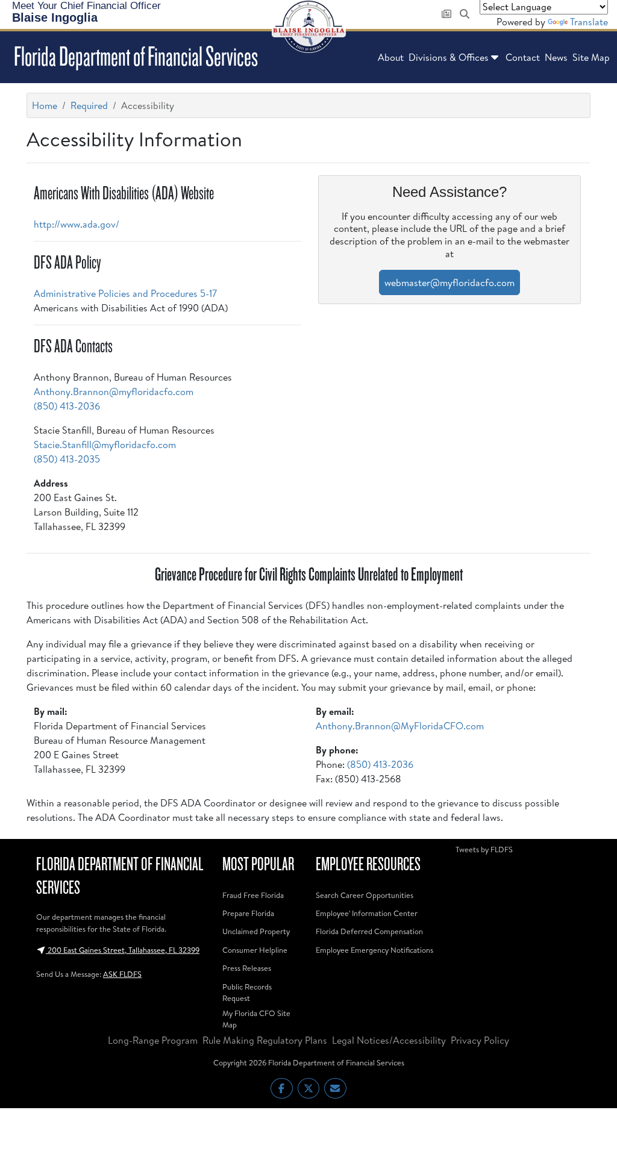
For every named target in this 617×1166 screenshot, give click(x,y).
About (391, 57)
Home (44, 105)
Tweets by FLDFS (484, 849)
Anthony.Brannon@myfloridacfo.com (113, 391)
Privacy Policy (480, 1040)
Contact (523, 57)
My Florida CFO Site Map (256, 1019)
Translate (589, 21)
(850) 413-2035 (67, 459)
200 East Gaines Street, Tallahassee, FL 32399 (122, 949)
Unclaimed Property (256, 931)
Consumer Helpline (254, 949)
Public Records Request (247, 992)
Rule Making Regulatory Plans (264, 1040)
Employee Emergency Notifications (374, 949)
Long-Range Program (153, 1040)
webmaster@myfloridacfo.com (449, 282)
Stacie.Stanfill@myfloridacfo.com (105, 444)
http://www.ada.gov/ (76, 224)
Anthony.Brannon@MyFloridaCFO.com (400, 725)
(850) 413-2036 (67, 406)
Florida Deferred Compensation (369, 931)
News (556, 57)
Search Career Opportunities (364, 895)
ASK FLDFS (122, 973)
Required (89, 105)
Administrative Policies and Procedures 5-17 (125, 293)
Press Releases (246, 967)
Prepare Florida (248, 913)
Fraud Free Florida (253, 895)
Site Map (591, 57)
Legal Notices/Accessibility (389, 1040)
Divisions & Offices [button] (449, 57)
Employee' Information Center (367, 913)
